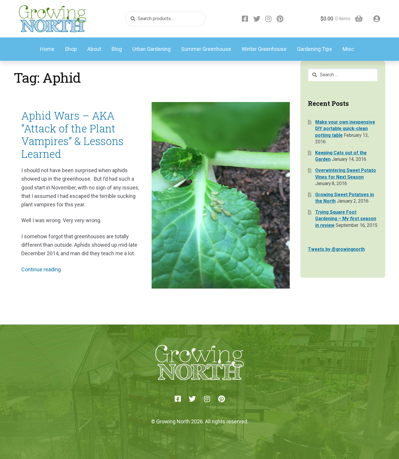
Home (47, 49)
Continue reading (41, 269)
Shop (71, 49)
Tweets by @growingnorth (336, 249)
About (94, 49)
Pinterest (280, 18)
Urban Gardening (151, 49)
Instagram (268, 18)
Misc (348, 49)
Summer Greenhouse (206, 49)
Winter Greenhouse (264, 49)
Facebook (245, 18)
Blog (117, 49)
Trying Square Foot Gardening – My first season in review (345, 218)
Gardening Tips (314, 49)
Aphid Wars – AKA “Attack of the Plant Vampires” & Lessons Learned (72, 134)
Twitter (257, 18)
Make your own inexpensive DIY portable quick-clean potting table (345, 128)
